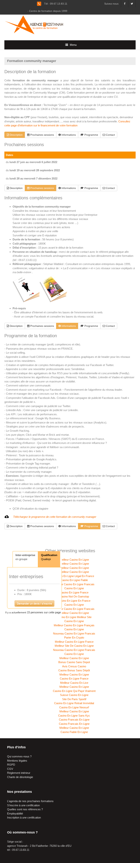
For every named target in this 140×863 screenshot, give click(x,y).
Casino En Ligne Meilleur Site (74, 617)
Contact (110, 134)
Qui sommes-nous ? (19, 756)
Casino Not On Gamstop (74, 596)
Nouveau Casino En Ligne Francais (74, 633)
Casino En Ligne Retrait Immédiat (74, 703)
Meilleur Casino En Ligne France (74, 641)
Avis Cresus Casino (74, 666)
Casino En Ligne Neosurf (74, 707)
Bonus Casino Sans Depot (74, 662)
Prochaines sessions (42, 134)
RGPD (11, 764)
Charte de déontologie (20, 777)
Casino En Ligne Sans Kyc (74, 715)
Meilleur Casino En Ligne (74, 559)
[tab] (25, 559)
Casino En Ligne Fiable (74, 580)
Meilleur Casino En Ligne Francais (74, 584)
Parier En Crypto (74, 637)
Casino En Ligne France (74, 592)
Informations (68, 134)
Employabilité (15, 813)
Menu (73, 44)
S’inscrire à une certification (23, 805)
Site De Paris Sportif (74, 699)
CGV (10, 768)
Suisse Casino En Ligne (74, 694)
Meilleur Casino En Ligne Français (74, 625)
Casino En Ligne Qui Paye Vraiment (74, 690)
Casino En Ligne (74, 588)
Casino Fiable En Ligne (74, 732)
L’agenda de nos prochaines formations (30, 801)
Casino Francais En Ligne (74, 719)
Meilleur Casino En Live (74, 682)
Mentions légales (17, 760)
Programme (91, 134)
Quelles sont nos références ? (25, 809)
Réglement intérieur (18, 772)
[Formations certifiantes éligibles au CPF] (35, 24)
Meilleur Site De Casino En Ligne (74, 645)
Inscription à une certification (24, 817)
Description (16, 134)
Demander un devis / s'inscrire (34, 603)
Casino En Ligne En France (74, 600)
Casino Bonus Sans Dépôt (74, 670)
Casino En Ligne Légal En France (74, 576)
